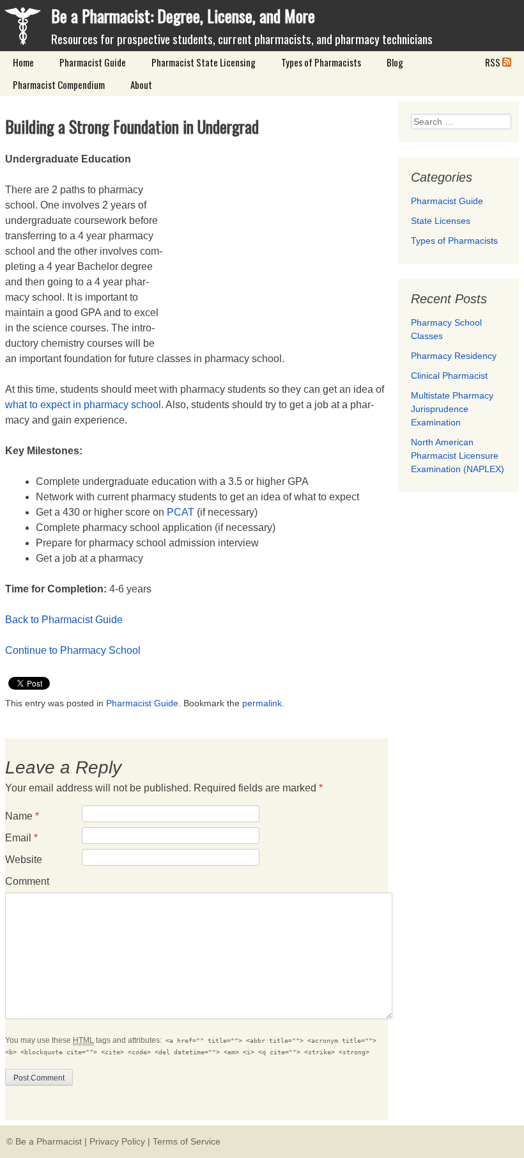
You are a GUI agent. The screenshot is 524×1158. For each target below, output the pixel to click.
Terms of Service (186, 1141)
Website (23, 859)
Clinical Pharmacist (449, 375)
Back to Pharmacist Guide (64, 619)
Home (23, 62)
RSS (493, 62)
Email (21, 837)
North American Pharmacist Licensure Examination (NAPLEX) (457, 455)
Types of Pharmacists (321, 62)
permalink (262, 703)
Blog (395, 62)
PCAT (180, 512)
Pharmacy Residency (454, 356)
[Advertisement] (280, 241)
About (141, 84)
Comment (27, 881)
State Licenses (440, 221)
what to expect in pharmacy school (83, 404)
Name (22, 816)
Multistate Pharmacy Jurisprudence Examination (452, 408)
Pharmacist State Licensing (203, 62)
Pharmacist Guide (92, 62)
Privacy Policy (117, 1141)
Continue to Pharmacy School (73, 650)
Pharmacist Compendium (59, 84)
